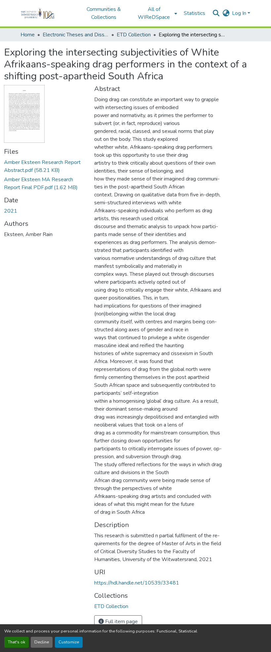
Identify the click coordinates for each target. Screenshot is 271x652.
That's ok (16, 642)
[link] (45, 166)
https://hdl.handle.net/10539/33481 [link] (136, 583)
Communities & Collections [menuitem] (104, 13)
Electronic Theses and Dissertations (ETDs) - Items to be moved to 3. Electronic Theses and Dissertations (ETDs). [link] (76, 34)
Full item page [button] (121, 621)
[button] (46, 13)
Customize (68, 642)
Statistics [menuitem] (194, 13)
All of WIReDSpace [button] (154, 13)
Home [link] (27, 34)
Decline (41, 642)
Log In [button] (240, 13)
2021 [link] (10, 211)
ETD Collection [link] (134, 34)
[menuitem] (156, 13)
